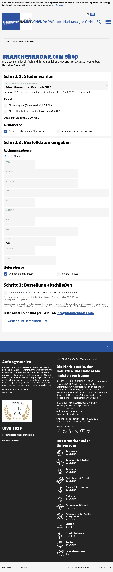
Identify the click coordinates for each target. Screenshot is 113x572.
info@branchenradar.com (75, 313)
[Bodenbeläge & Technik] (82, 484)
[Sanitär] (82, 548)
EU (92, 14)
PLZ (7, 220)
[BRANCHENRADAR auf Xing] (77, 432)
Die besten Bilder (10, 440)
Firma (8, 191)
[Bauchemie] (82, 457)
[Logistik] (82, 530)
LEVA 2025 (12, 428)
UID (7, 200)
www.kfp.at (7, 392)
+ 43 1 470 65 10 (68, 408)
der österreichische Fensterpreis (18, 435)
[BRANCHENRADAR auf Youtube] (82, 432)
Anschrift (10, 210)
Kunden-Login (24, 567)
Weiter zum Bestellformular (27, 321)
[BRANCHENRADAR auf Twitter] (65, 432)
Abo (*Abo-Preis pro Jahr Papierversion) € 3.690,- (35, 111)
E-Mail (8, 258)
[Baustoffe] (82, 475)
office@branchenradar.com (69, 411)
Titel (8, 162)
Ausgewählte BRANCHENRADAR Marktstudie (24, 83)
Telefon (9, 248)
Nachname (10, 181)
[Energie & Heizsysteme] (82, 493)
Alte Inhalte (17, 41)
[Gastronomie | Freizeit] (82, 511)
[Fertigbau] (82, 502)
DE (88, 14)
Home (6, 41)
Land (8, 239)
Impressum (6, 567)
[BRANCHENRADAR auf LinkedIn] (71, 432)
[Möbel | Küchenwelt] (82, 539)
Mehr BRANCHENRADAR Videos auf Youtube (77, 359)
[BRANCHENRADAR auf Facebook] (59, 432)
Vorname (9, 171)
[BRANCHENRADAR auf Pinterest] (89, 432)
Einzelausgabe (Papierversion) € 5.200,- (30, 105)
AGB (25, 292)
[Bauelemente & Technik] (82, 466)
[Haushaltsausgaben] (82, 557)
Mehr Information (57, 5)
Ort (7, 229)
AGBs (15, 567)
